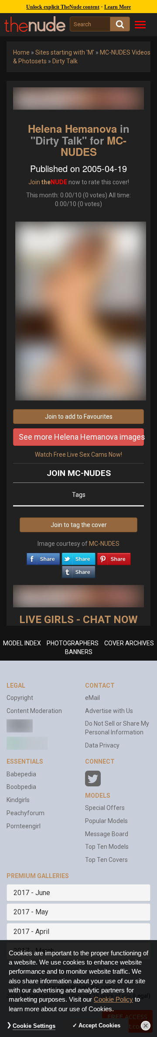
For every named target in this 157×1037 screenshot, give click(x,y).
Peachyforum (25, 813)
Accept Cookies (99, 1025)
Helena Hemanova (72, 128)
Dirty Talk (65, 61)
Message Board (106, 833)
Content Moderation (34, 710)
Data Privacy (102, 745)
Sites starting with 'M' (64, 52)
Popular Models (106, 820)
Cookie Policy (113, 999)
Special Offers (105, 807)
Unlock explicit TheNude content (62, 7)
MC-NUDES (94, 146)
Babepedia (21, 774)
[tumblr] (78, 569)
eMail (92, 697)
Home (21, 52)
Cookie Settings (34, 1026)
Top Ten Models (107, 846)
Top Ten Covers (106, 859)
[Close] (145, 1025)
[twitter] (78, 556)
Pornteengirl (24, 826)
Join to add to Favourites (79, 416)
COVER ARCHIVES (129, 643)
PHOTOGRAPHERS (73, 643)
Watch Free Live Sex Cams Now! (78, 454)
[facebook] (43, 556)
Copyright (20, 697)
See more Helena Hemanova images (81, 436)
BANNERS (78, 651)
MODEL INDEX (22, 643)
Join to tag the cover (79, 524)
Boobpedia (21, 786)
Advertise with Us (109, 710)
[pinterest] (114, 556)
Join (34, 182)
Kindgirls (18, 799)
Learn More (117, 7)
